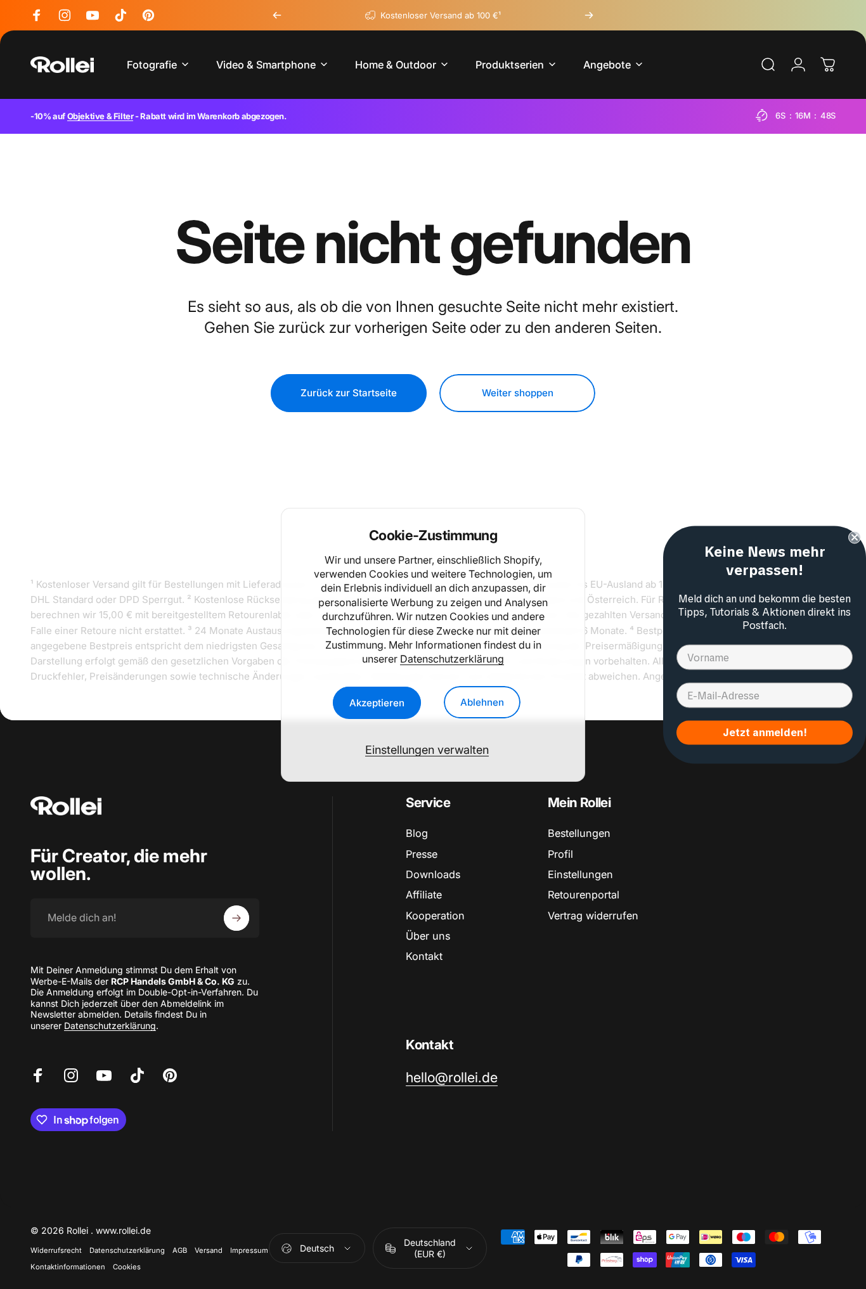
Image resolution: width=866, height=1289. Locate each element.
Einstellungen (580, 874)
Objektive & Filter (100, 116)
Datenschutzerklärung (452, 658)
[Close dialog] (854, 537)
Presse (421, 854)
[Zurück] (277, 15)
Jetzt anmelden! (765, 732)
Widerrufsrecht (56, 1250)
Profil (560, 854)
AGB (179, 1250)
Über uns (428, 936)
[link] (452, 1077)
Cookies (127, 1266)
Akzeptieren (376, 702)
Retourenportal (583, 894)
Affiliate (424, 894)
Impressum (249, 1250)
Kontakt (424, 956)
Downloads (433, 874)
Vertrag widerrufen (593, 915)
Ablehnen (482, 702)
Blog (417, 833)
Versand (209, 1250)
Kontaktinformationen (67, 1266)
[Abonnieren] (236, 918)
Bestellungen (579, 833)
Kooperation (435, 915)
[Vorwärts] (589, 15)
